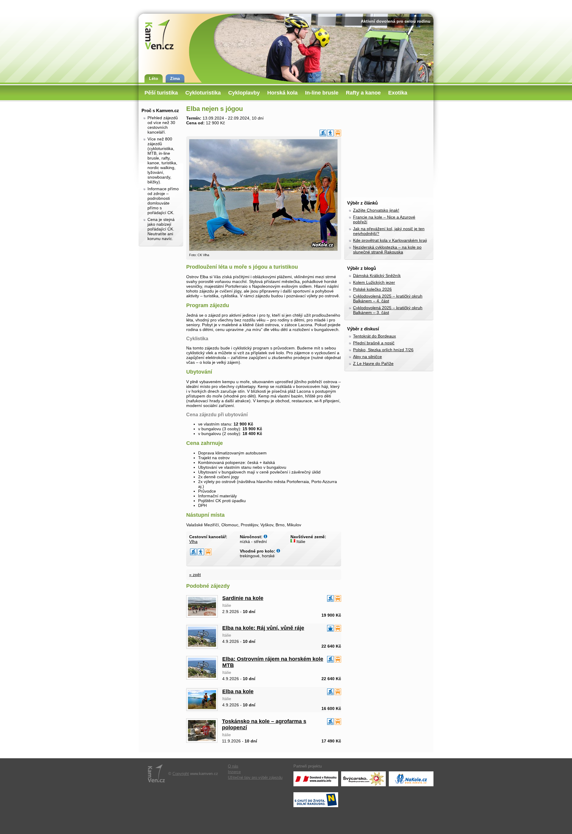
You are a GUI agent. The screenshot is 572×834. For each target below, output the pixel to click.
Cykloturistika (203, 93)
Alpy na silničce (367, 356)
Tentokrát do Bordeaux (374, 336)
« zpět (195, 574)
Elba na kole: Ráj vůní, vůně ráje (263, 628)
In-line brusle (321, 93)
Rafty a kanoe (363, 93)
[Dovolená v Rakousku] (315, 778)
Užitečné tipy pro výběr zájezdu (255, 778)
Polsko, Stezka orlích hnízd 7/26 (383, 349)
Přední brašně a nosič (373, 343)
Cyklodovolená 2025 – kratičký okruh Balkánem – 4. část (387, 298)
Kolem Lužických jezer (374, 282)
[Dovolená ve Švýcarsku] (363, 778)
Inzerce (234, 772)
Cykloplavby (244, 93)
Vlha (193, 541)
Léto (153, 78)
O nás (233, 766)
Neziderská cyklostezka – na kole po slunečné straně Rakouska (387, 249)
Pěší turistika (161, 93)
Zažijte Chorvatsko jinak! (376, 210)
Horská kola (282, 93)
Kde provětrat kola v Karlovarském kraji (390, 240)
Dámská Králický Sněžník (377, 275)
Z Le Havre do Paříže (373, 363)
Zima (175, 78)
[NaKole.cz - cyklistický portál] (411, 778)
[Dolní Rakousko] (315, 799)
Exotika (397, 93)
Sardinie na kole (242, 598)
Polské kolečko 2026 (372, 289)
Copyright (180, 774)
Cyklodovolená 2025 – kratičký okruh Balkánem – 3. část (387, 310)
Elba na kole (238, 691)
